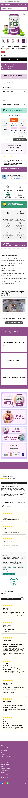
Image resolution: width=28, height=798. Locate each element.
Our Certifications (5, 777)
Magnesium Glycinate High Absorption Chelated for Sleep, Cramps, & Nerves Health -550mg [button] (11, 519)
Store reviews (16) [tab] (20, 502)
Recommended (4, 774)
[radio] (5, 125)
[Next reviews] (26, 161)
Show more (13, 547)
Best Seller (3, 766)
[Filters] (2, 506)
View (20, 228)
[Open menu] (25, 4)
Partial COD (4, 750)
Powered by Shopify (19, 789)
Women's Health (5, 764)
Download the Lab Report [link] (14, 322)
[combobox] (14, 8)
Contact (3, 772)
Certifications (4, 749)
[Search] (25, 8)
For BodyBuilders (5, 770)
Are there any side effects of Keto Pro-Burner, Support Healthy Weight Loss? (12, 269)
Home (2, 760)
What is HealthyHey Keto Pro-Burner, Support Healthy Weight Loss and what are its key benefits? (13, 259)
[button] (4, 50)
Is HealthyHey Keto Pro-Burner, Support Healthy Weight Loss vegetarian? (13, 274)
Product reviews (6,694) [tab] (7, 502)
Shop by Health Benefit (6, 762)
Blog (2, 745)
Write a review (14, 483)
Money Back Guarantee (6, 756)
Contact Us (3, 754)
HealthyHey (11, 789)
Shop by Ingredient (5, 768)
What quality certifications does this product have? (14, 278)
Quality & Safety (5, 776)
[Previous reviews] (2, 161)
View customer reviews (9, 574)
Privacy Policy (4, 747)
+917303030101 (17, 178)
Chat (8, 178)
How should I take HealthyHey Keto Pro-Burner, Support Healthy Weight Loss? (12, 264)
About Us (3, 752)
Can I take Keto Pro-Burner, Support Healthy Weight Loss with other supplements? (13, 282)
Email (11, 178)
